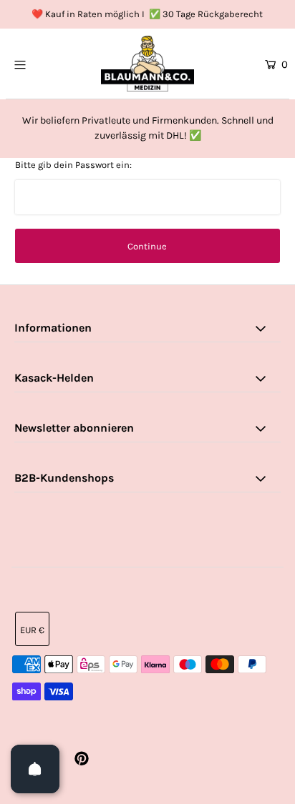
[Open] (35, 769)
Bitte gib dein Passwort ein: (73, 164)
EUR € (32, 630)
